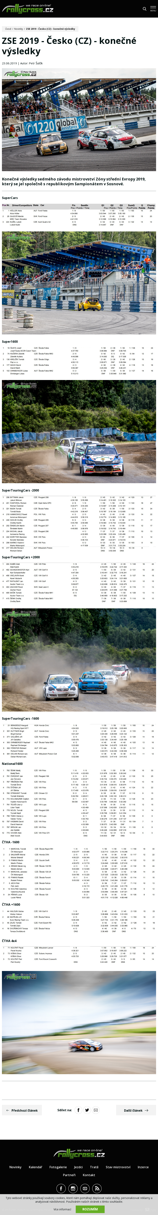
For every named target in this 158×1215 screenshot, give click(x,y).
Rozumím (90, 1209)
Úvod (8, 29)
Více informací (62, 1209)
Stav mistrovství (118, 1167)
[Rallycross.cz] (27, 9)
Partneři (69, 1175)
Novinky (18, 29)
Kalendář (35, 1167)
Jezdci (78, 1167)
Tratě (94, 1167)
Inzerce (143, 1167)
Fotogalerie (58, 1167)
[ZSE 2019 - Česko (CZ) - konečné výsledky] (79, 120)
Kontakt (89, 1175)
